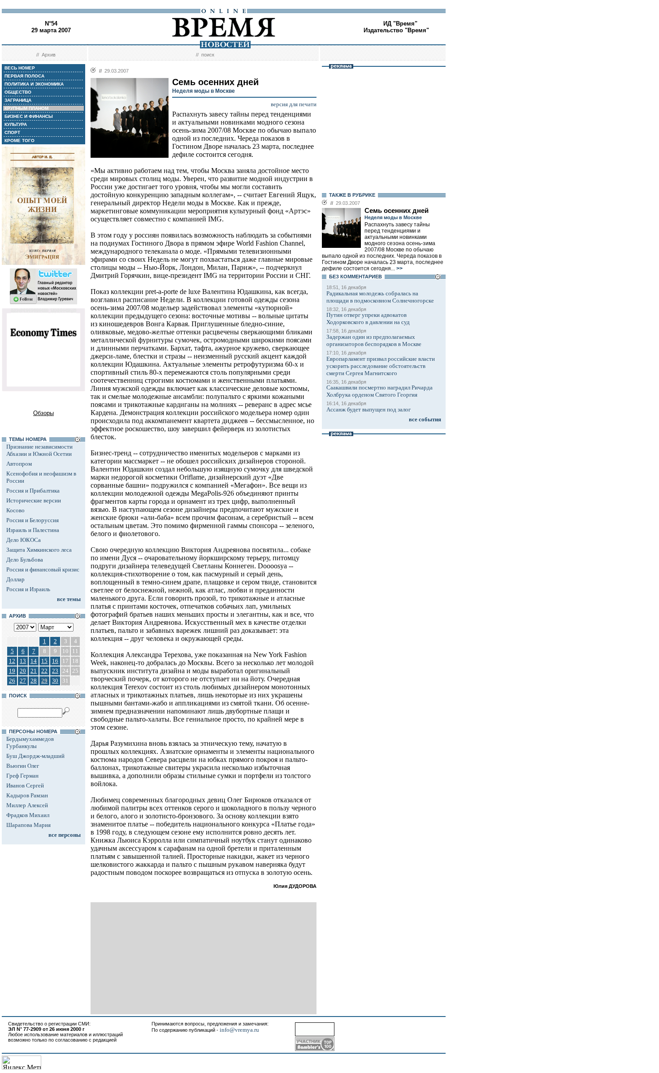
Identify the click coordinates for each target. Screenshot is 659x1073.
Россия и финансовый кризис (42, 569)
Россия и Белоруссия (32, 520)
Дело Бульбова (24, 559)
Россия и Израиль (28, 589)
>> (399, 268)
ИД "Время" (400, 23)
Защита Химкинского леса (39, 549)
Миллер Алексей (27, 805)
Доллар (15, 579)
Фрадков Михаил (27, 815)
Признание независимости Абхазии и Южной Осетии (39, 450)
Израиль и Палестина (32, 530)
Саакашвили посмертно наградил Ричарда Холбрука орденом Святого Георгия (379, 391)
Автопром (19, 463)
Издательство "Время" (396, 30)
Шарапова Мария (28, 825)
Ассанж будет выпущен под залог (368, 409)
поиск (207, 54)
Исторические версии (33, 500)
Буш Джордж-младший (35, 756)
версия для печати (293, 104)
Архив (49, 54)
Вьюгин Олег (22, 765)
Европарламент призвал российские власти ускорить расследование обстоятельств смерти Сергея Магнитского (380, 365)
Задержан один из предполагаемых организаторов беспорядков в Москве (373, 340)
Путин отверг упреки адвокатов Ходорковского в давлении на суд (368, 318)
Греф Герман (22, 775)
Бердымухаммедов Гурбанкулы (30, 742)
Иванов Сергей (25, 785)
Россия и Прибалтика (33, 490)
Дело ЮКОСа (23, 539)
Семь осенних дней (396, 210)
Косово (15, 510)
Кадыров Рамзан (27, 795)
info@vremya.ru (239, 1029)
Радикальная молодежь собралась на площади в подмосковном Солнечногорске (380, 297)
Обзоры (43, 413)
